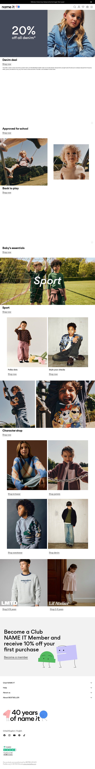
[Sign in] (78, 6)
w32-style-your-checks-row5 (62, 318)
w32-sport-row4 (8, 259)
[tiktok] (24, 735)
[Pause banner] (91, 2)
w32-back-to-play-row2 (12, 139)
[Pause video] (92, 123)
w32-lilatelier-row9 (57, 560)
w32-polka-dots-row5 (17, 318)
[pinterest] (19, 735)
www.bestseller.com (29, 764)
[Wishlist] (83, 6)
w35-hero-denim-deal (11, 11)
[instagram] (9, 735)
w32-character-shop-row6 (13, 382)
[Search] (74, 6)
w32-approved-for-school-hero (15, 74)
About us (6, 692)
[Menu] (91, 6)
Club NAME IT (9, 683)
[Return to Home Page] (11, 7)
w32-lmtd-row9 (7, 560)
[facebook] (4, 735)
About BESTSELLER (11, 697)
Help (5, 688)
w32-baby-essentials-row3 (13, 199)
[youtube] (14, 735)
